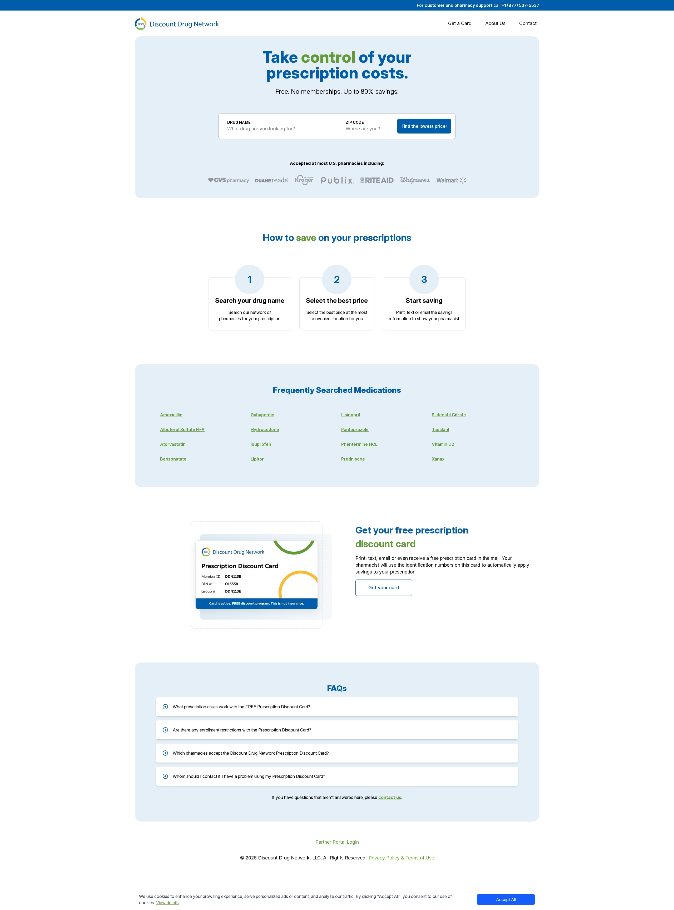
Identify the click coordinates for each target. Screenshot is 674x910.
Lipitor (257, 459)
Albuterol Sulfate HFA (182, 429)
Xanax (438, 459)
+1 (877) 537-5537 (520, 5)
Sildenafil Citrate (449, 414)
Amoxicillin (171, 414)
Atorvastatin (173, 444)
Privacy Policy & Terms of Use (401, 857)
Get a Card (460, 23)
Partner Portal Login (337, 842)
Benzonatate (173, 459)
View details (167, 902)
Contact (528, 23)
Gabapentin (262, 414)
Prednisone (353, 459)
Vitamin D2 (443, 444)
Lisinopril (350, 414)
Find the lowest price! (424, 126)
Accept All (506, 899)
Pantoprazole (355, 429)
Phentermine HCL (359, 444)
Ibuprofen (261, 444)
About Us (495, 23)
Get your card (383, 587)
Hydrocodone (265, 429)
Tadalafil (440, 429)
